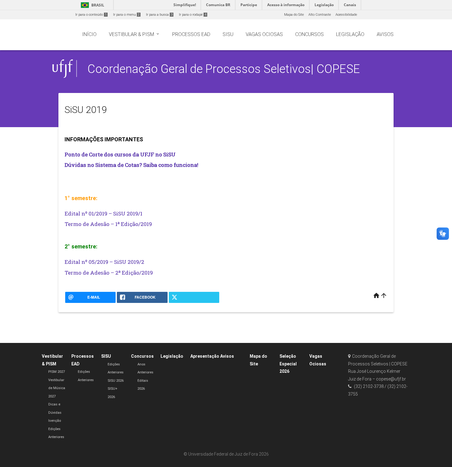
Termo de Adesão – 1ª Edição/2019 (108, 223)
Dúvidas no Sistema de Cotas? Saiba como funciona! (131, 164)
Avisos (227, 356)
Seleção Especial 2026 (288, 364)
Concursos (142, 356)
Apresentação (204, 356)
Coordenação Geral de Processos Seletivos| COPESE (223, 69)
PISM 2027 (56, 372)
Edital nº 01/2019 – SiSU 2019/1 (103, 213)
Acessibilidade (346, 15)
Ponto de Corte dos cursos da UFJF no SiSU (120, 154)
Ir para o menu (126, 15)
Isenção (54, 421)
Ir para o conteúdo (91, 15)
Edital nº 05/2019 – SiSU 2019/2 (104, 261)
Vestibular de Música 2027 (56, 388)
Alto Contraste (319, 15)
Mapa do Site (294, 15)
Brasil (91, 5)
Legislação (172, 356)
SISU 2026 (116, 381)
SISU (106, 356)
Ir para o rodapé (192, 15)
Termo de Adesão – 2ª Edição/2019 (109, 272)
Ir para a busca (159, 15)
